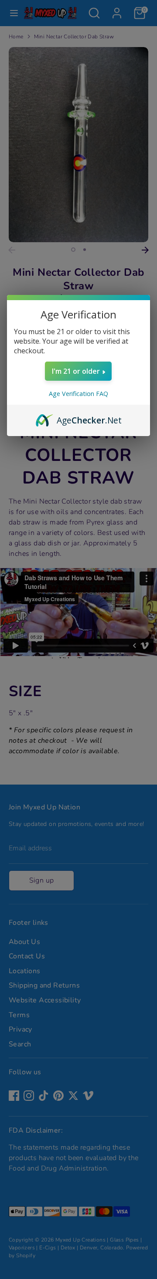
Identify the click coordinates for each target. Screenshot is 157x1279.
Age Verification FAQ (78, 393)
